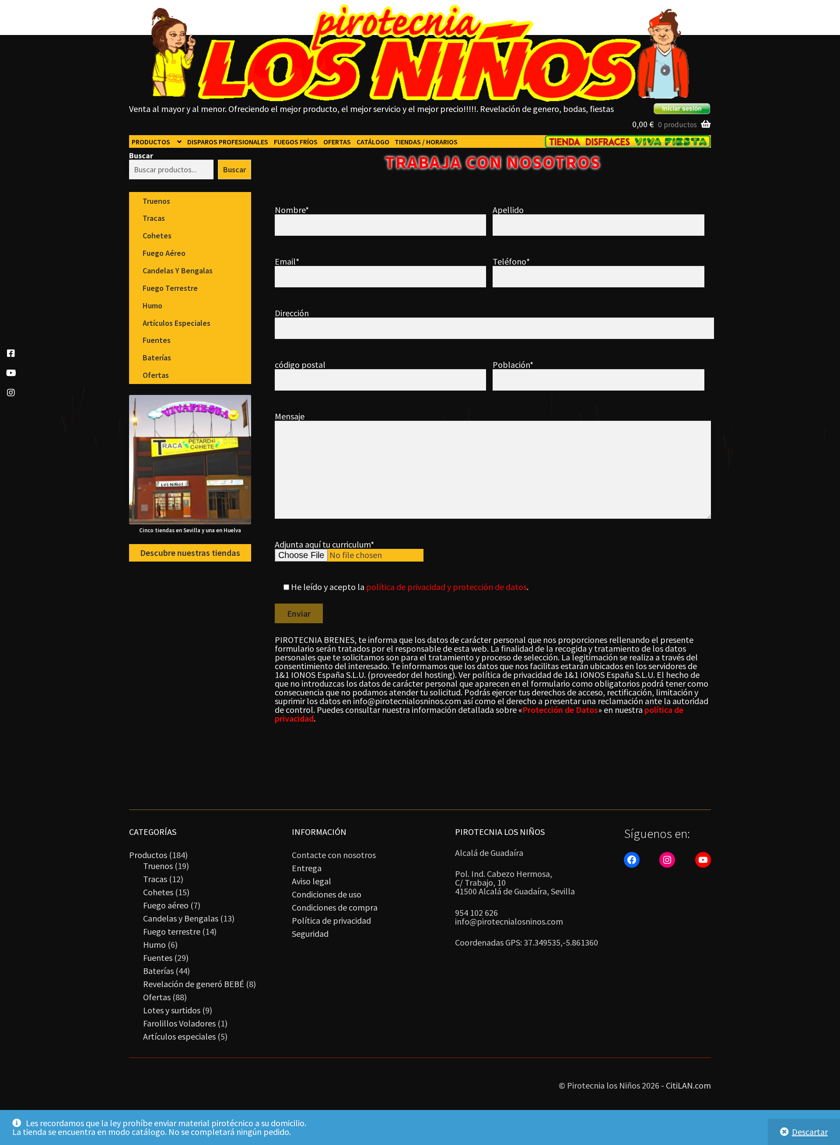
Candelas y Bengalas (178, 270)
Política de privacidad (331, 920)
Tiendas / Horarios (426, 141)
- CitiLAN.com (686, 1085)
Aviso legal (311, 881)
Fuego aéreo (164, 253)
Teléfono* (511, 261)
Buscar (141, 155)
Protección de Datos (560, 709)
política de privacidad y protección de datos (446, 586)
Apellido (508, 209)
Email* (287, 261)
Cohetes (157, 235)
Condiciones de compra (335, 907)
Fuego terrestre (170, 288)
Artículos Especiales (176, 323)
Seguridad (310, 933)
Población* (513, 364)
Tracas (154, 218)
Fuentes (157, 340)
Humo (152, 305)
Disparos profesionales (227, 141)
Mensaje (289, 416)
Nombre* (292, 209)
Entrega (307, 867)
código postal (300, 364)
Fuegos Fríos (296, 141)
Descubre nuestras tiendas (190, 553)
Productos (151, 141)
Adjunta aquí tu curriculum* (324, 544)
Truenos (156, 201)
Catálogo (373, 141)
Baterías (157, 358)
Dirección (292, 312)
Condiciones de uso (326, 894)
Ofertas (337, 141)
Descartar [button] (810, 1131)
